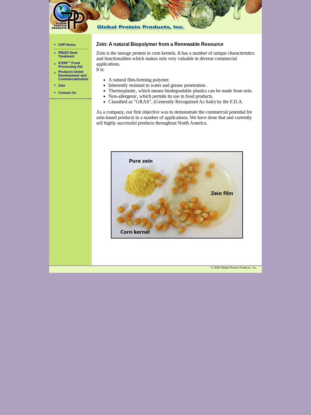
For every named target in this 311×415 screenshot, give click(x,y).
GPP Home (67, 44)
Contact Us (67, 92)
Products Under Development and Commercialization (73, 75)
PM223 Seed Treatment (67, 54)
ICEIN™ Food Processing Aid (70, 64)
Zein (61, 85)
